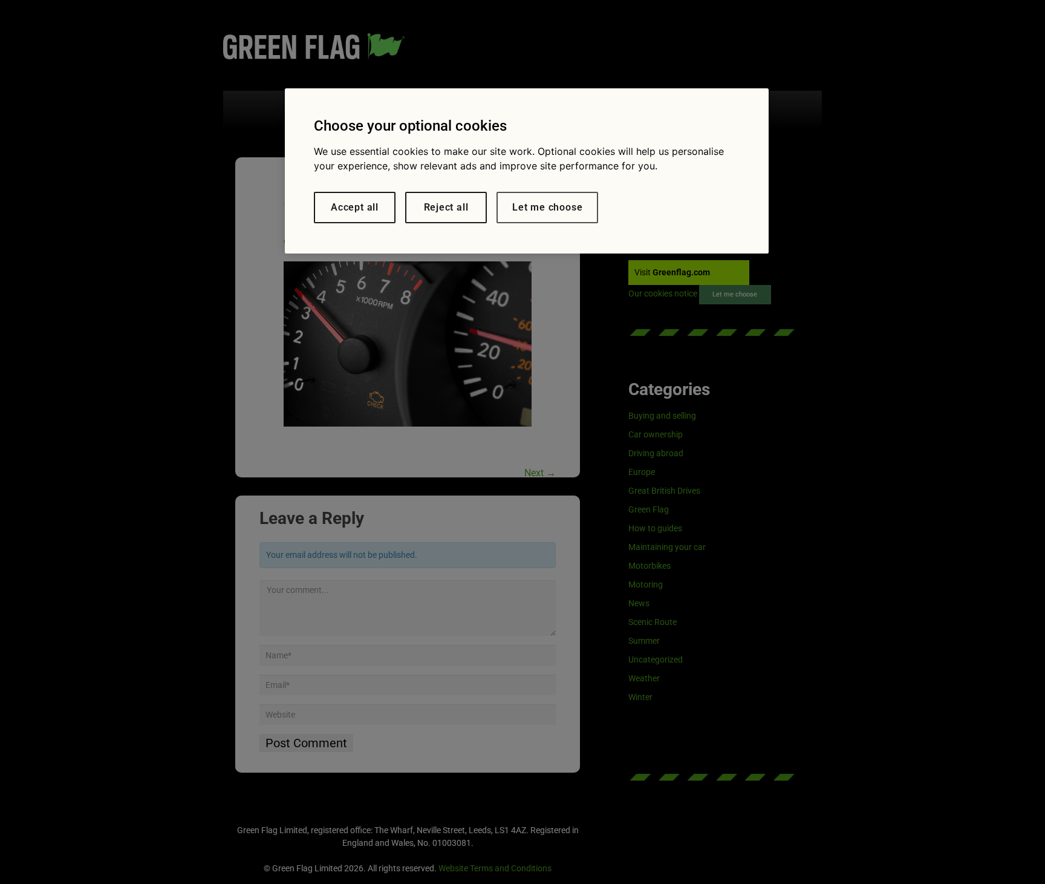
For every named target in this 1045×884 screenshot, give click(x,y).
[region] (527, 171)
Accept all (355, 207)
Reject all (446, 207)
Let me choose (547, 207)
